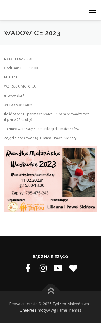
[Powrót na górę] (50, 291)
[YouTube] (58, 268)
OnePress (28, 310)
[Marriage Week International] (73, 268)
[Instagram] (43, 268)
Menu (92, 10)
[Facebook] (28, 268)
